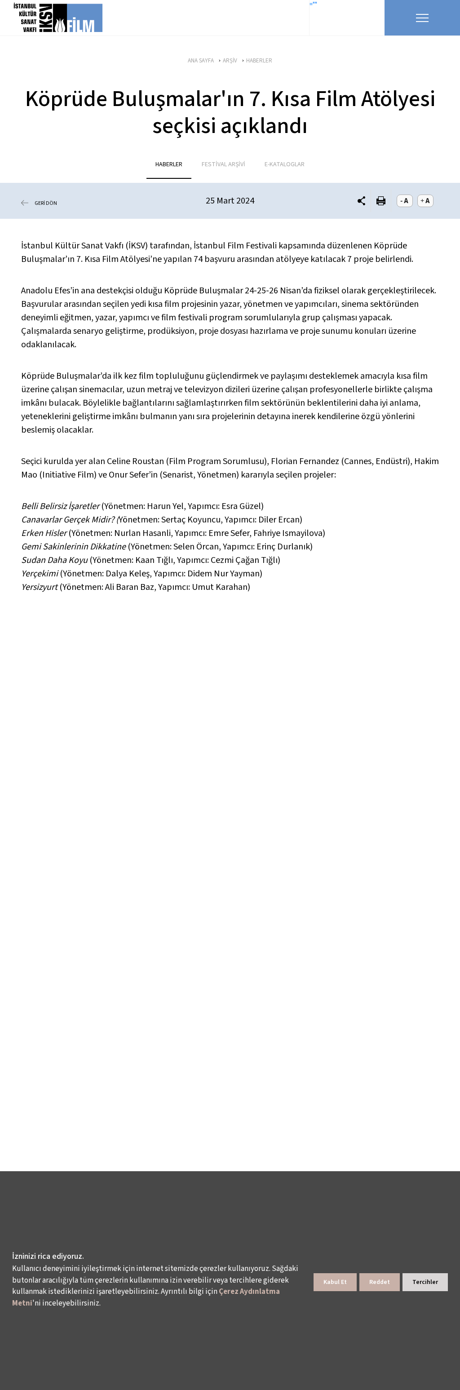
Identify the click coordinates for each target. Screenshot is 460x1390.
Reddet (379, 1282)
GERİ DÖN (46, 203)
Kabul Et (335, 1282)
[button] (361, 201)
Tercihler (425, 1282)
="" (313, 4)
